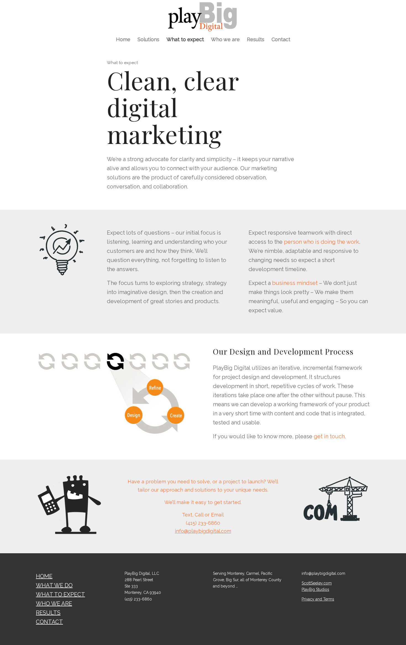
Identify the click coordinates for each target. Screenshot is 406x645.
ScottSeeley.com (317, 583)
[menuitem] (123, 39)
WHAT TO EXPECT (60, 594)
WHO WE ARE (54, 603)
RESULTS (48, 612)
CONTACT (49, 621)
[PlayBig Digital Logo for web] (202, 16)
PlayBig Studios (315, 589)
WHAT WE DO (54, 585)
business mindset (295, 283)
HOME (44, 576)
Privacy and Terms (318, 599)
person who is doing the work (321, 241)
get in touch (329, 436)
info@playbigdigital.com (203, 531)
